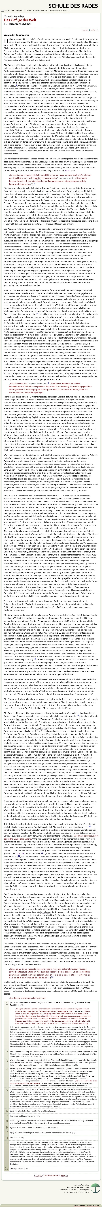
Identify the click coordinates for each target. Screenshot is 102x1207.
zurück (85, 30)
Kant (68, 170)
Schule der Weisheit (28, 11)
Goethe (20, 853)
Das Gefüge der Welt (62, 11)
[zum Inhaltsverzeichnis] (89, 30)
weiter (93, 30)
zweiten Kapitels (60, 402)
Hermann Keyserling (45, 11)
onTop (97, 1206)
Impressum (90, 1206)
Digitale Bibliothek (12, 11)
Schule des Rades (79, 1206)
